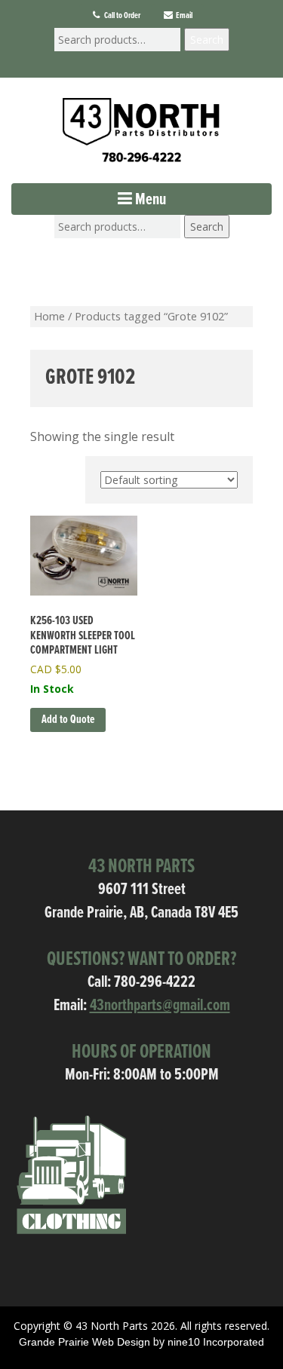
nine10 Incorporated (216, 1342)
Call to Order (121, 16)
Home (49, 315)
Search (206, 39)
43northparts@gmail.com (160, 1006)
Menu (149, 200)
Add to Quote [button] (68, 719)
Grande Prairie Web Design (84, 1342)
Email (183, 16)
